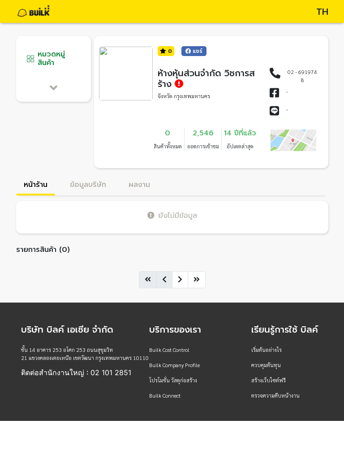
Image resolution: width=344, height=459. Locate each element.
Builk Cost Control (169, 349)
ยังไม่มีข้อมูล (177, 215)
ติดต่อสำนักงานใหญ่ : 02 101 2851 (76, 372)
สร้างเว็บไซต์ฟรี (268, 380)
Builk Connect (165, 395)
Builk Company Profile (174, 364)
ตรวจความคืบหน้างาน (275, 395)
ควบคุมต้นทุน (266, 364)
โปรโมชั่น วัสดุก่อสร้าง (173, 380)
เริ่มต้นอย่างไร (266, 349)
